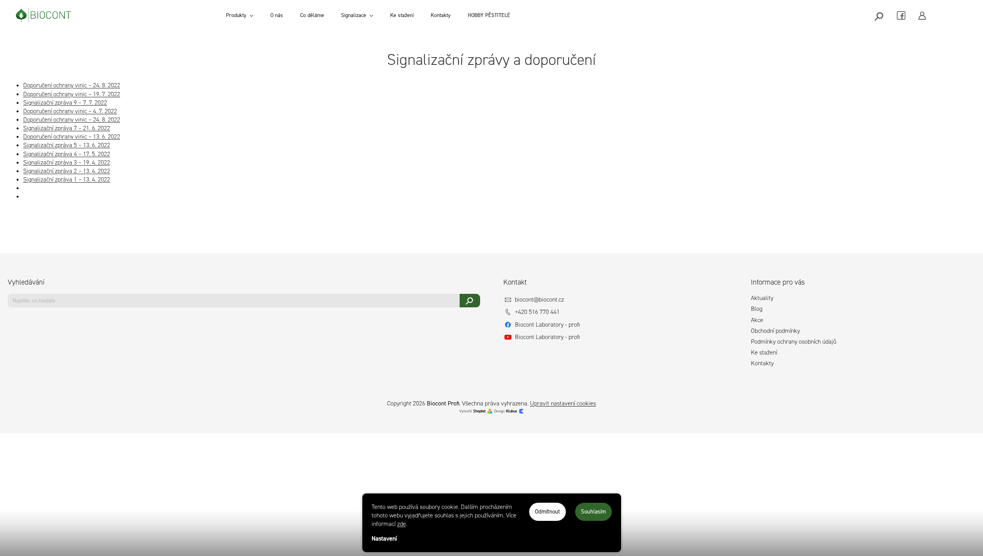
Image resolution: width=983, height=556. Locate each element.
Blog (756, 309)
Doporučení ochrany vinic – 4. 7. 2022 (70, 111)
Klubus (511, 411)
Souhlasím (593, 511)
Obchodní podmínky (775, 331)
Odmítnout (547, 511)
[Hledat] (879, 15)
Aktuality (762, 298)
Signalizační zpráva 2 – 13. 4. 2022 (66, 171)
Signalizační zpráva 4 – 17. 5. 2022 (66, 154)
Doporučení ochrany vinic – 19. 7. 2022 (71, 94)
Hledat (470, 300)
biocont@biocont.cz (539, 299)
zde (401, 524)
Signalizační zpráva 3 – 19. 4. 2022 (66, 162)
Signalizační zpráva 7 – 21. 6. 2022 (66, 128)
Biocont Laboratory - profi (547, 324)
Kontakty (762, 363)
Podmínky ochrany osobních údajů (793, 341)
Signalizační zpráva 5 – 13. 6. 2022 (66, 145)
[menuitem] (239, 15)
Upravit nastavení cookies (563, 403)
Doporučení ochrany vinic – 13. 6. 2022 (71, 136)
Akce (757, 320)
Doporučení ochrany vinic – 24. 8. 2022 (71, 85)
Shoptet (479, 411)
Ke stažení (764, 352)
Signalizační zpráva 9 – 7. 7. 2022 (65, 102)
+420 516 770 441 (537, 312)
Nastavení (384, 538)
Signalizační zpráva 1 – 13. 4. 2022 (66, 179)
